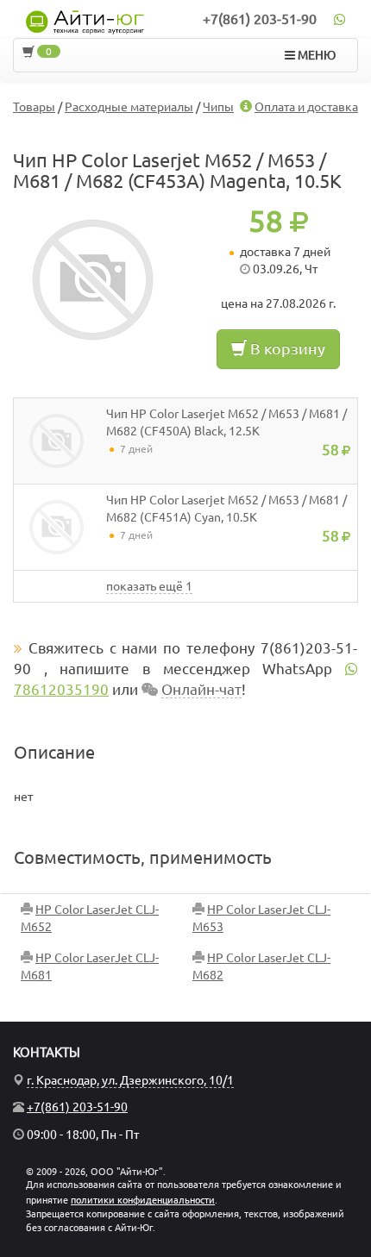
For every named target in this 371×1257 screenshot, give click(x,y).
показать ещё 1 (149, 586)
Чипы (218, 107)
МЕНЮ (315, 55)
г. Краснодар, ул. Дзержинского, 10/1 (130, 1080)
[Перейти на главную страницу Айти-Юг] (85, 22)
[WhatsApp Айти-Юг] (339, 19)
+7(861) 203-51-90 (260, 19)
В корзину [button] (286, 348)
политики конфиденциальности (143, 1200)
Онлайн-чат (201, 689)
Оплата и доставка (306, 107)
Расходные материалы (129, 107)
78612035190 (61, 689)
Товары (34, 107)
